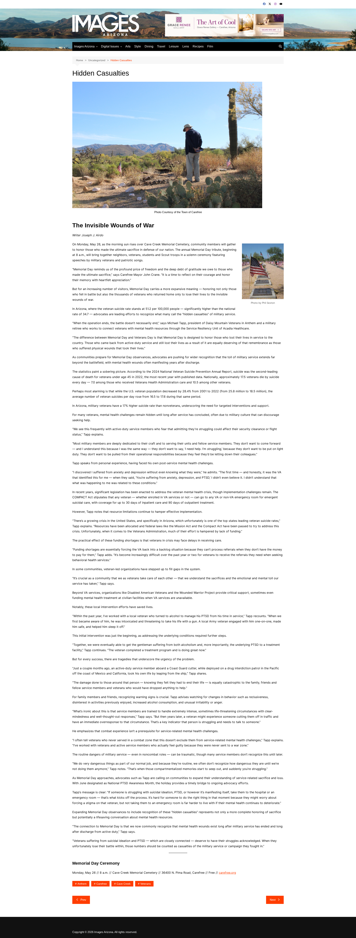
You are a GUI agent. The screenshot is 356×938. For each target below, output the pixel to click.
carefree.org (227, 872)
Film (210, 46)
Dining (149, 46)
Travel (161, 46)
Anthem (82, 883)
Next (273, 899)
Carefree (101, 883)
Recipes (198, 46)
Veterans (145, 883)
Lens (185, 46)
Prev (83, 899)
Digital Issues (110, 46)
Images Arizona (84, 46)
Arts (128, 46)
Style (137, 46)
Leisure (174, 46)
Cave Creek (124, 883)
